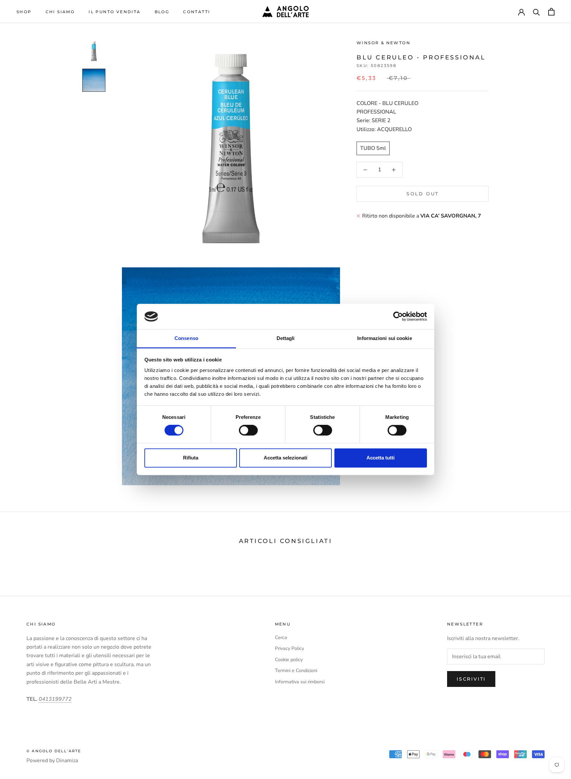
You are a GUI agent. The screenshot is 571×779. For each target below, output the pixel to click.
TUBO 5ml (373, 148)
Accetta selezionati (285, 457)
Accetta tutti (380, 457)
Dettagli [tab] (286, 338)
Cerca (281, 637)
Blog (162, 11)
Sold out (422, 194)
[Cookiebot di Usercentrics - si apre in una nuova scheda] (398, 317)
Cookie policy (289, 659)
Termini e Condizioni (296, 670)
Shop (24, 11)
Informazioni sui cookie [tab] (384, 338)
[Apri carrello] (551, 12)
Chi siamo (60, 11)
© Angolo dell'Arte (53, 751)
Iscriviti (471, 679)
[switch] (248, 430)
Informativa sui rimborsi (299, 681)
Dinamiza (67, 760)
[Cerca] (536, 11)
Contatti (196, 11)
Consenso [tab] (186, 338)
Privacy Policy (289, 648)
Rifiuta (190, 457)
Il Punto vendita (114, 11)
